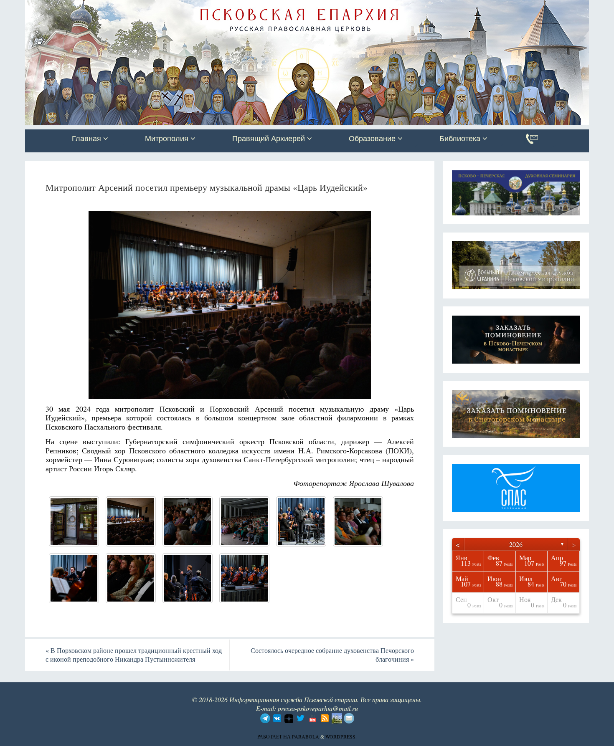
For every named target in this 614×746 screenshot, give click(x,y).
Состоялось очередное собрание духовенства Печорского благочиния (332, 654)
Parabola (305, 736)
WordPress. (341, 736)
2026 (516, 544)
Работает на (274, 736)
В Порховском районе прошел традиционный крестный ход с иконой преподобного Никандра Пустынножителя (134, 654)
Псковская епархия (143, 7)
